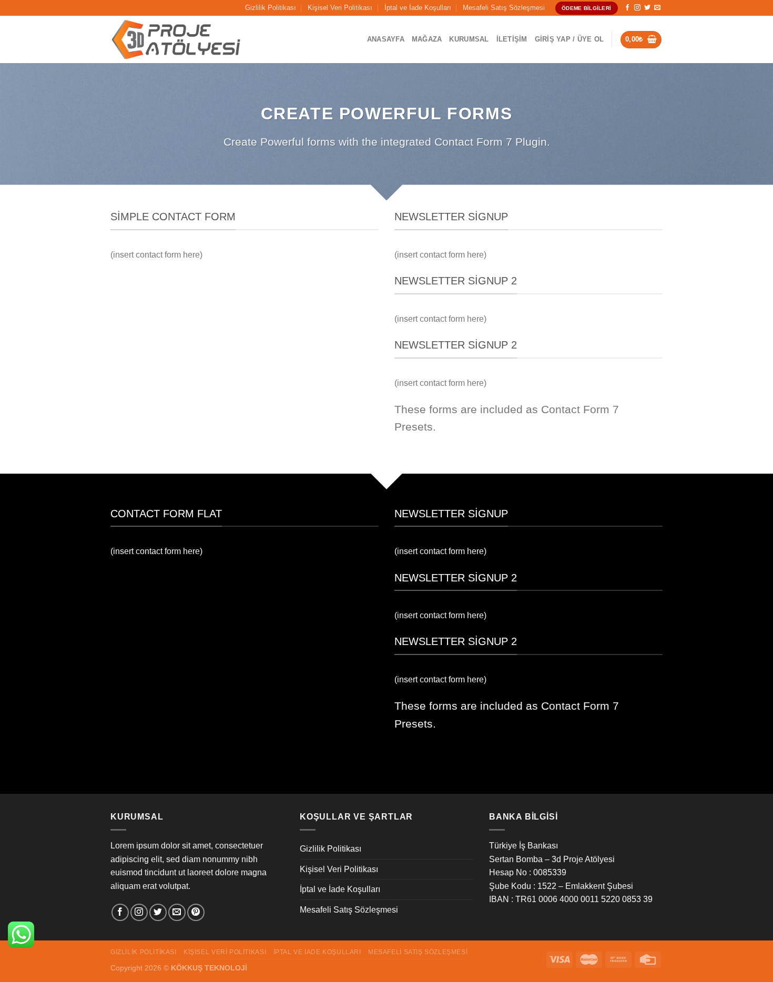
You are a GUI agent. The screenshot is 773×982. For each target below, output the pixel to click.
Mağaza (427, 39)
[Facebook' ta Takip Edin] (627, 8)
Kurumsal (469, 39)
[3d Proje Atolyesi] (176, 40)
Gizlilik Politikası (270, 8)
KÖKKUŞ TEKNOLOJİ (209, 968)
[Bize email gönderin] (657, 8)
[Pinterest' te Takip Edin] (196, 912)
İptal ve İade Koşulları (417, 8)
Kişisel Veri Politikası (340, 8)
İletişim (511, 39)
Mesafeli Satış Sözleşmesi (504, 8)
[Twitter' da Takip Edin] (647, 8)
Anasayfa (385, 39)
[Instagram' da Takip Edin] (637, 8)
